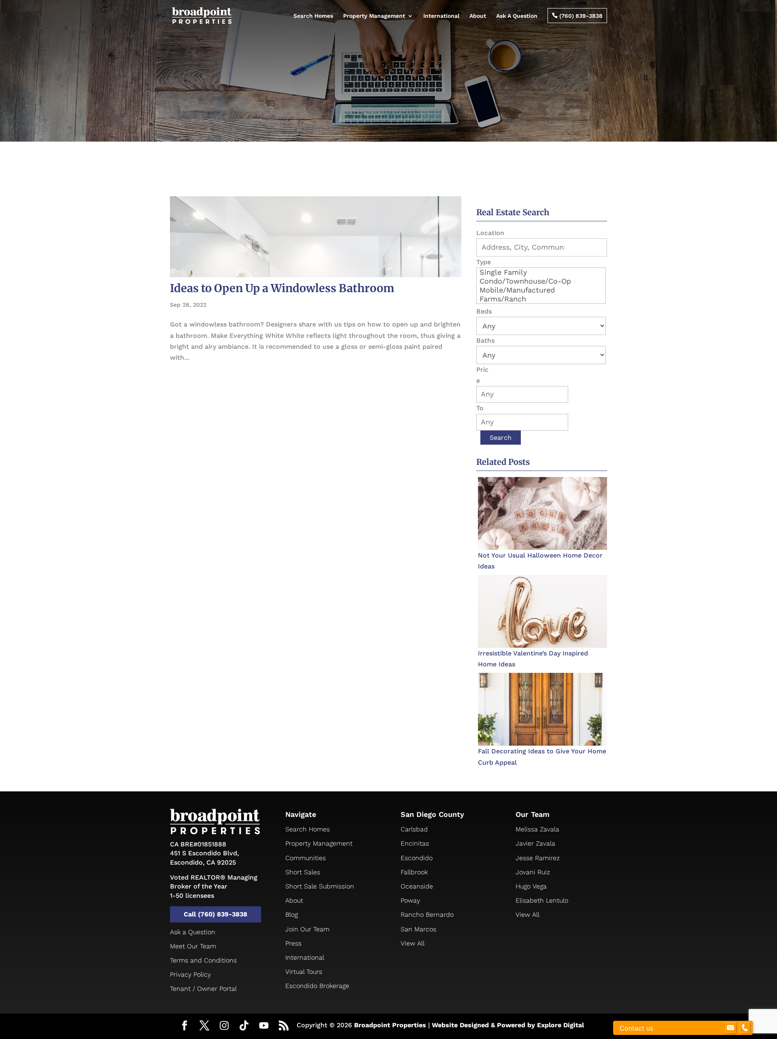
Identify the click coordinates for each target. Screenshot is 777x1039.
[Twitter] (204, 1026)
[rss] (284, 1026)
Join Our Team (307, 929)
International (441, 16)
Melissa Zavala (537, 829)
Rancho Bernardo (427, 914)
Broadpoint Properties (390, 1025)
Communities (305, 858)
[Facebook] (184, 1026)
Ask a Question (192, 932)
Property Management (374, 16)
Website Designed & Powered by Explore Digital (508, 1025)
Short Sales (302, 872)
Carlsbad (414, 829)
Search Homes (313, 16)
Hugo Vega (531, 886)
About (477, 16)
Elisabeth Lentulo (542, 900)
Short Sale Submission (319, 886)
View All (413, 943)
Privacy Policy (190, 974)
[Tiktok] (244, 1026)
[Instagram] (224, 1026)
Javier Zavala (535, 843)
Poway (410, 900)
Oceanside (417, 886)
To (480, 408)
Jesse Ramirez (538, 858)
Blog (291, 914)
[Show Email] (730, 1028)
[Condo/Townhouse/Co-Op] (541, 281)
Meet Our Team (193, 946)
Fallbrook (414, 872)
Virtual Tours (303, 971)
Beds (484, 311)
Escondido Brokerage (317, 986)
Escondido (417, 858)
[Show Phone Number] (744, 1028)
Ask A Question (516, 16)
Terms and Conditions (203, 960)
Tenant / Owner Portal (203, 988)
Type (483, 262)
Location (490, 233)
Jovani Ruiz (533, 872)
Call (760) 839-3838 (215, 914)
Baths (485, 340)
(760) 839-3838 (577, 16)
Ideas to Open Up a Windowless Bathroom (282, 288)
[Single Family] (541, 272)
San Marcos (418, 929)
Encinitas (415, 843)
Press (293, 943)
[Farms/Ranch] (541, 299)
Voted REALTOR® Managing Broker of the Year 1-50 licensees (213, 886)
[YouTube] (264, 1026)
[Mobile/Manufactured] (541, 290)
